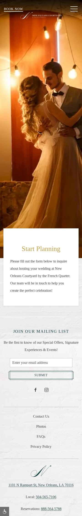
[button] (74, 9)
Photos (41, 426)
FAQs (41, 436)
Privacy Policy (41, 446)
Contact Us (41, 416)
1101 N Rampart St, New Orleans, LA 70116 (41, 485)
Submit (41, 375)
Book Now (13, 9)
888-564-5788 (51, 509)
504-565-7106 (46, 497)
